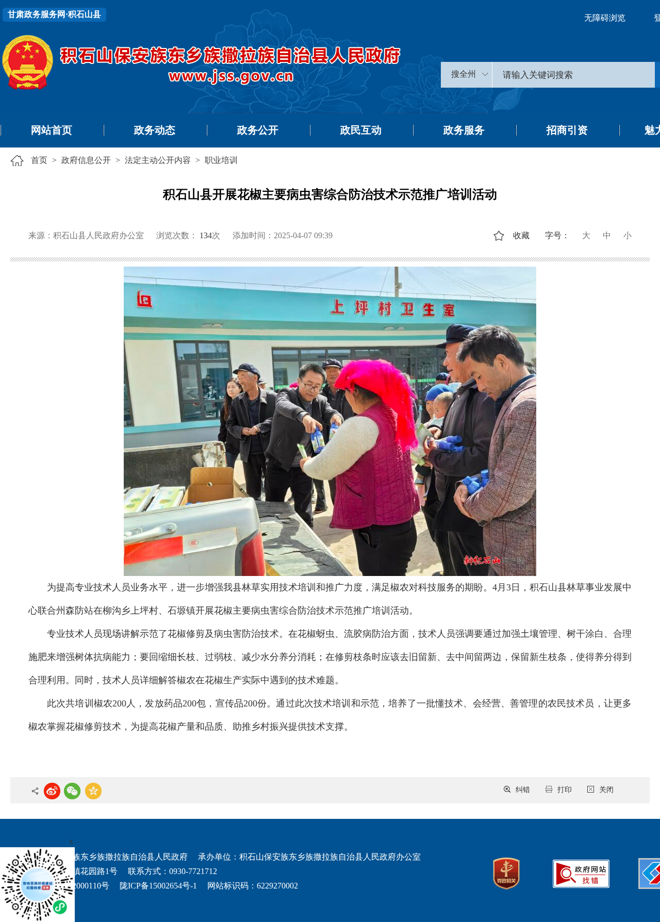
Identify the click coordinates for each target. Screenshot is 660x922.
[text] (573, 75)
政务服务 (464, 130)
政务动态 (154, 130)
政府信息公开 (86, 160)
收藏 (521, 235)
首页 (39, 160)
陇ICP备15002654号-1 (158, 885)
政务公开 (257, 130)
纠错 (523, 790)
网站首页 (51, 130)
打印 (564, 790)
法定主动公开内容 (158, 160)
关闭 (606, 790)
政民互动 (361, 130)
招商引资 (567, 130)
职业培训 (221, 160)
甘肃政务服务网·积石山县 (54, 14)
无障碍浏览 (604, 17)
